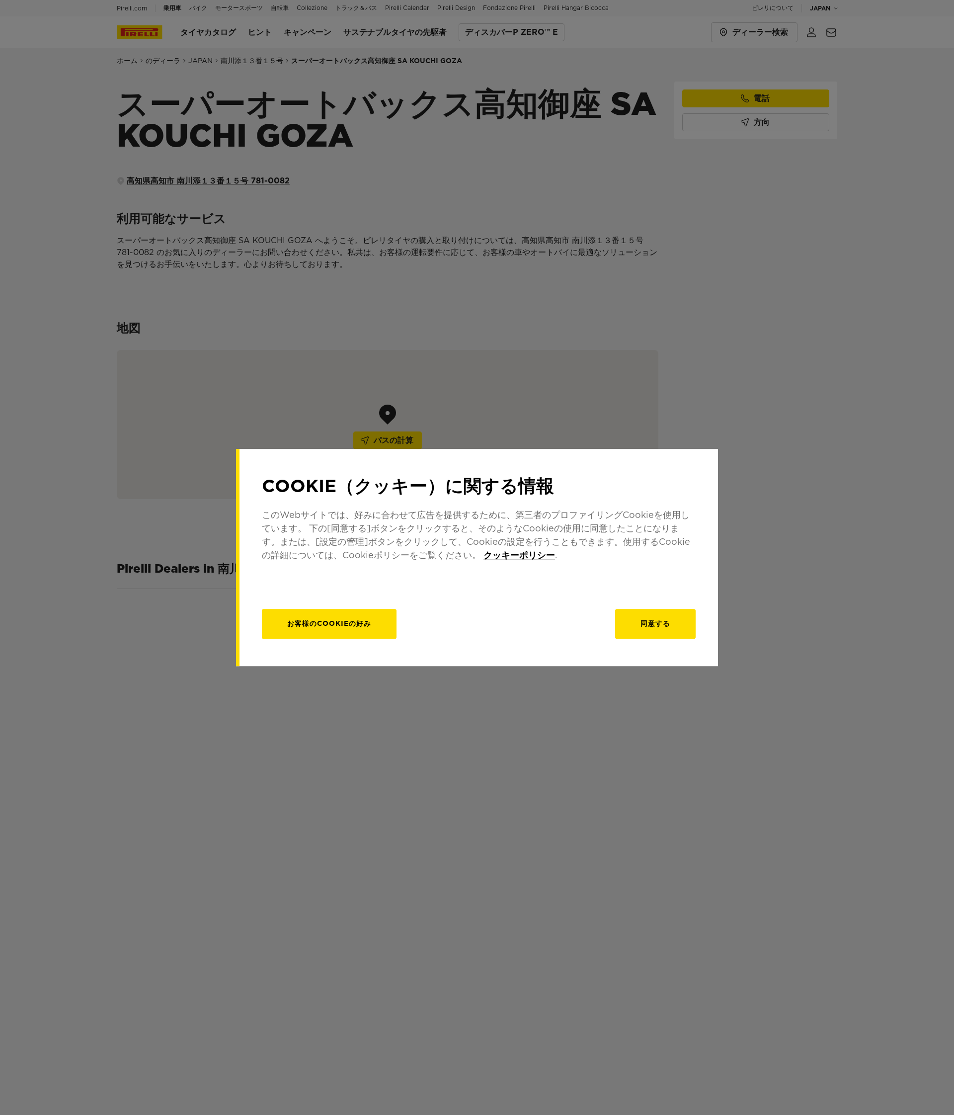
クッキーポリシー (519, 555)
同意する (655, 623)
